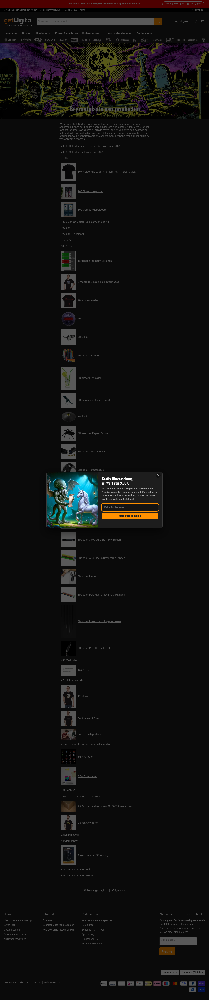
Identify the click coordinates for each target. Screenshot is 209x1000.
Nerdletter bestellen (130, 515)
